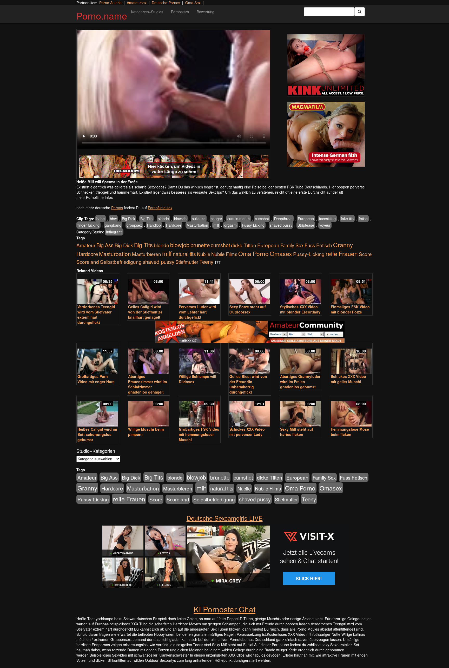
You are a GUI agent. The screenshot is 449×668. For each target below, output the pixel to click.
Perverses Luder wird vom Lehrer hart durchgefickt (197, 312)
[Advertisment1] (326, 65)
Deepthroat (283, 218)
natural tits (184, 254)
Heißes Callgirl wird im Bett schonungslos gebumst (97, 434)
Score (365, 253)
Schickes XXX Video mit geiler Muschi (348, 379)
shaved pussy (281, 225)
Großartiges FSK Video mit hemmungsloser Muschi (199, 434)
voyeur (325, 225)
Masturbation (197, 225)
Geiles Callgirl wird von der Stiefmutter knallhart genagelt (145, 312)
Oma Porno (253, 253)
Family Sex (291, 245)
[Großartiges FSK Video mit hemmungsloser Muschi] (199, 412)
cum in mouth (238, 218)
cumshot (262, 218)
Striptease (306, 225)
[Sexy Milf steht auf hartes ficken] (300, 412)
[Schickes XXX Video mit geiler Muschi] (351, 359)
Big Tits (146, 218)
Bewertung (205, 11)
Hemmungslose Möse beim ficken (350, 432)
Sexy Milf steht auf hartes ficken (296, 432)
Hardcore (173, 225)
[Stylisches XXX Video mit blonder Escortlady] (300, 289)
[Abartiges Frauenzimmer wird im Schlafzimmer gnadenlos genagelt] (148, 359)
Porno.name (101, 15)
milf (216, 225)
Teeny (206, 261)
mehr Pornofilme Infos (94, 197)
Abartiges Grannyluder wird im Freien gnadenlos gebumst (300, 381)
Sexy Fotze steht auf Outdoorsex (247, 309)
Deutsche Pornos (166, 2)
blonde (163, 218)
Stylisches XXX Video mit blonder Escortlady (300, 309)
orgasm (230, 225)
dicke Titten (243, 244)
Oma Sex (193, 2)
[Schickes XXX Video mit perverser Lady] (249, 412)
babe (100, 218)
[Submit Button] (359, 11)
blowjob (180, 218)
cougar (216, 218)
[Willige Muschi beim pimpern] (148, 412)
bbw (113, 218)
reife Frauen (342, 253)
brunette (200, 245)
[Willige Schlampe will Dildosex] (199, 359)
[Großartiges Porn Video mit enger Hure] (97, 359)
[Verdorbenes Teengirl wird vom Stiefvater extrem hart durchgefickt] (97, 289)
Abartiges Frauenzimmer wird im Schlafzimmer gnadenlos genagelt (147, 384)
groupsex (134, 225)
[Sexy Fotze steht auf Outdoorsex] (249, 289)
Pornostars (180, 11)
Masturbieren (146, 253)
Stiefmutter (186, 261)
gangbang (113, 225)
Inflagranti (114, 231)
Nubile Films (224, 254)
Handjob (154, 225)
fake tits (347, 218)
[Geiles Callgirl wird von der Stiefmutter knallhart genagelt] (148, 289)
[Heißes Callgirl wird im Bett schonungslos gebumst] (97, 412)
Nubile (203, 254)
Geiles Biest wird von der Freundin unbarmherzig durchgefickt (248, 384)
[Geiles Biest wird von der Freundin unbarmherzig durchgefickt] (249, 359)
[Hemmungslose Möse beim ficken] (351, 412)
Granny (343, 244)
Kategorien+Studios (147, 11)
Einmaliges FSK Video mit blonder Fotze (350, 309)
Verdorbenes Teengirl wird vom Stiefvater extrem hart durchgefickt (96, 314)
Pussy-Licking (253, 225)
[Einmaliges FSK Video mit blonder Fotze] (351, 289)
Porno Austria (110, 2)
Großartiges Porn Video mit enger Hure (96, 379)
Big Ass (105, 245)
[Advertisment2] (326, 134)
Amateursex (137, 2)
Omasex (281, 253)
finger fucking (88, 225)
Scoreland (87, 261)
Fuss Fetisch (318, 244)
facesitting (327, 218)
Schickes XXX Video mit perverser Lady (247, 432)
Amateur (85, 244)
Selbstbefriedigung (121, 261)
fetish (363, 218)
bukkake (199, 218)
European (306, 218)
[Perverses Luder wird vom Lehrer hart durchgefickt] (199, 289)
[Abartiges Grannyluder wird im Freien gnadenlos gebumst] (300, 359)
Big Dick (128, 218)
